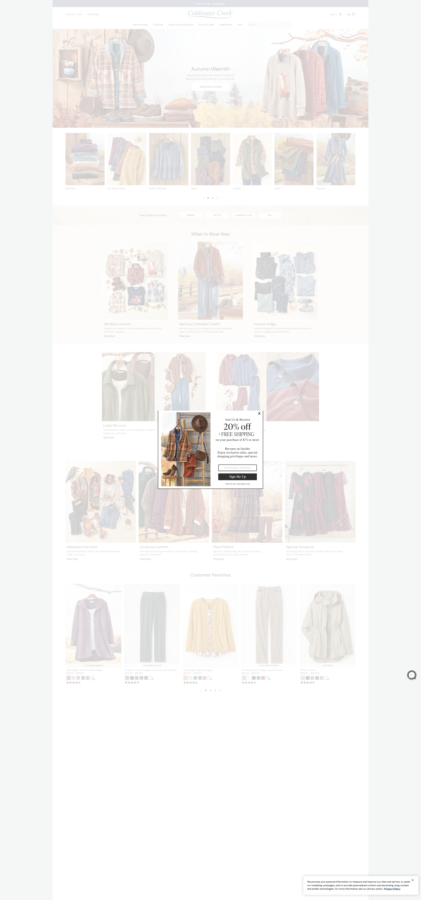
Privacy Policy (392, 888)
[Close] (412, 880)
